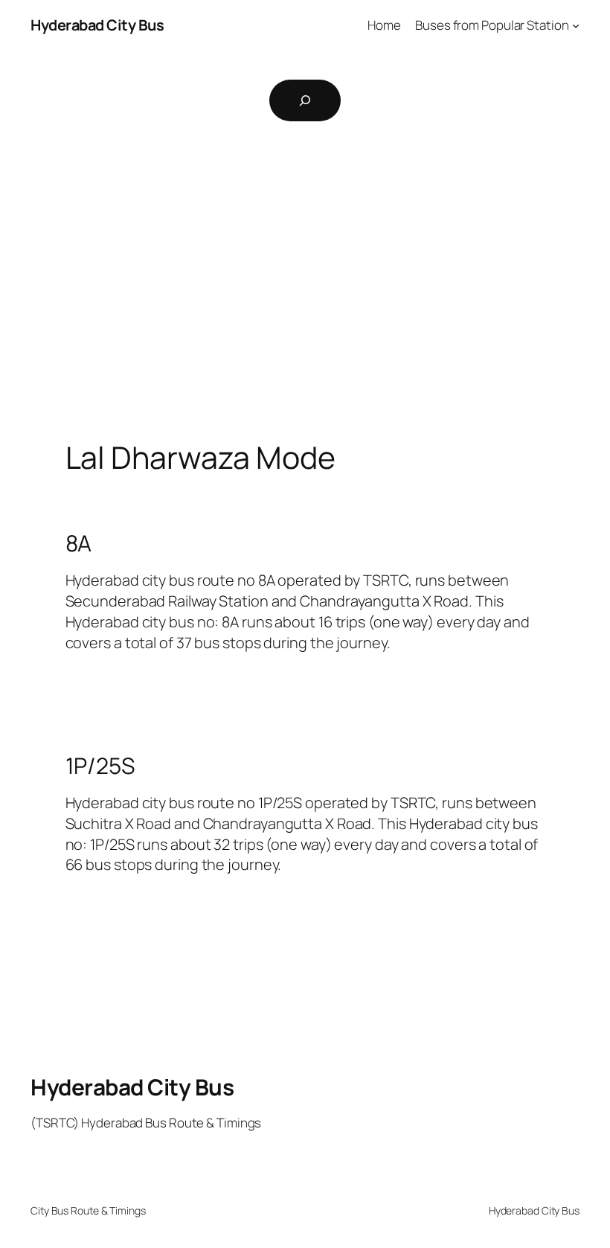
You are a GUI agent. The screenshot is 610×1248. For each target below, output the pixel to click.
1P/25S (100, 765)
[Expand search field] (305, 100)
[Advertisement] (305, 292)
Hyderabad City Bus (97, 25)
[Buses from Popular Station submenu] (576, 25)
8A (78, 543)
